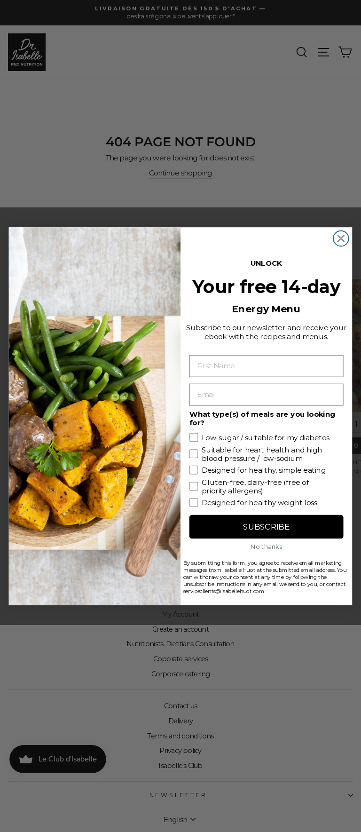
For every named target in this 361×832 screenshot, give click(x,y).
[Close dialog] (341, 238)
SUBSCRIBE (266, 526)
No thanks (266, 546)
